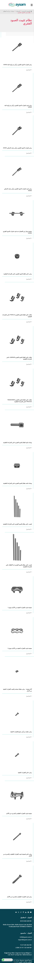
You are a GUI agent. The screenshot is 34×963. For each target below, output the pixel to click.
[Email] (16, 912)
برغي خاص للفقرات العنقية (25, 772)
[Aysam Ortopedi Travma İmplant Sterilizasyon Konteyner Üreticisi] (17, 5)
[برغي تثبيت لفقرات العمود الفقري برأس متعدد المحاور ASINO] (17, 171)
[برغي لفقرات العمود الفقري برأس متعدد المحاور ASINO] (17, 130)
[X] (19, 912)
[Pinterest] (23, 912)
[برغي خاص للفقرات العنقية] (17, 755)
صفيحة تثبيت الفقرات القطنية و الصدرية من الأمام (19, 813)
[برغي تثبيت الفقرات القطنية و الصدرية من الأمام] (17, 879)
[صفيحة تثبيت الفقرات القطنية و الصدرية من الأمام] (17, 796)
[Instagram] (28, 912)
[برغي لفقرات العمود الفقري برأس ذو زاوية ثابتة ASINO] (17, 47)
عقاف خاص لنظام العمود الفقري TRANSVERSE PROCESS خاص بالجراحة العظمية (19, 400)
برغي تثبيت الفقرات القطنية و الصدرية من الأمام (19, 897)
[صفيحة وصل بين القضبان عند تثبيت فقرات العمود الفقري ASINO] (17, 214)
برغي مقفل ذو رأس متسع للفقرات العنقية (21, 731)
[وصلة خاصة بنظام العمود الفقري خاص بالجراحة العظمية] (17, 466)
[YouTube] (31, 912)
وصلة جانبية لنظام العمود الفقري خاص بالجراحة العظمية (17, 442)
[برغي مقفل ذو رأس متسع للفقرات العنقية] (17, 714)
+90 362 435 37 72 (26, 945)
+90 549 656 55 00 (26, 921)
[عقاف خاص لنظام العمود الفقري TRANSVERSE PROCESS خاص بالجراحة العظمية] (17, 382)
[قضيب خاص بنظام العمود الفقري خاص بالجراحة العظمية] (17, 506)
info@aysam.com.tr (26, 937)
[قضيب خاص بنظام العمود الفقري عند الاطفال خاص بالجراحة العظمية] (17, 547)
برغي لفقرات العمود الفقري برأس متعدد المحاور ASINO (17, 148)
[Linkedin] (26, 912)
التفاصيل (28, 70)
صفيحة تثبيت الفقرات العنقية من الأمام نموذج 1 (20, 607)
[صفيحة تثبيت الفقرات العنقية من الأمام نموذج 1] (17, 590)
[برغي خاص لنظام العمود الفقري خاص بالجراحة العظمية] (17, 256)
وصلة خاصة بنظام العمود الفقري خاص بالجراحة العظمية (17, 483)
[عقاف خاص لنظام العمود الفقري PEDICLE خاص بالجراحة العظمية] (17, 297)
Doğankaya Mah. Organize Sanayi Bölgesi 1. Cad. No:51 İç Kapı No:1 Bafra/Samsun (18, 954)
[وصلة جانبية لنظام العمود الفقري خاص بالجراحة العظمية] (17, 425)
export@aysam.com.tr (25, 940)
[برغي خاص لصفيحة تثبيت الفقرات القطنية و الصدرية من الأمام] (17, 836)
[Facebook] (21, 912)
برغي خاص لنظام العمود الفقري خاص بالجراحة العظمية (18, 274)
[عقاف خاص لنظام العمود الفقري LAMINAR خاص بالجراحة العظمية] (17, 340)
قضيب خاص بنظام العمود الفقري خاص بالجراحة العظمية (17, 524)
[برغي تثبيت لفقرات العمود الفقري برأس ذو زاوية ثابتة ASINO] (17, 88)
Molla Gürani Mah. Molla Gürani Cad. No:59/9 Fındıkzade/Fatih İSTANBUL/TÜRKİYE (17, 925)
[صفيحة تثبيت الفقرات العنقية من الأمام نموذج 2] (17, 631)
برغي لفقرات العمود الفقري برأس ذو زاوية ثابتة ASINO (17, 64)
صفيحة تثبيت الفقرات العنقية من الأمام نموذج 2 (20, 648)
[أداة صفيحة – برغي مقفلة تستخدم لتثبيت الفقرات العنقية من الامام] (17, 671)
